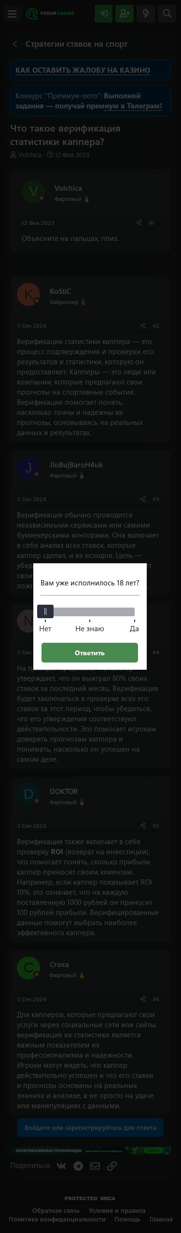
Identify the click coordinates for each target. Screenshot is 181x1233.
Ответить (90, 652)
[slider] (45, 611)
